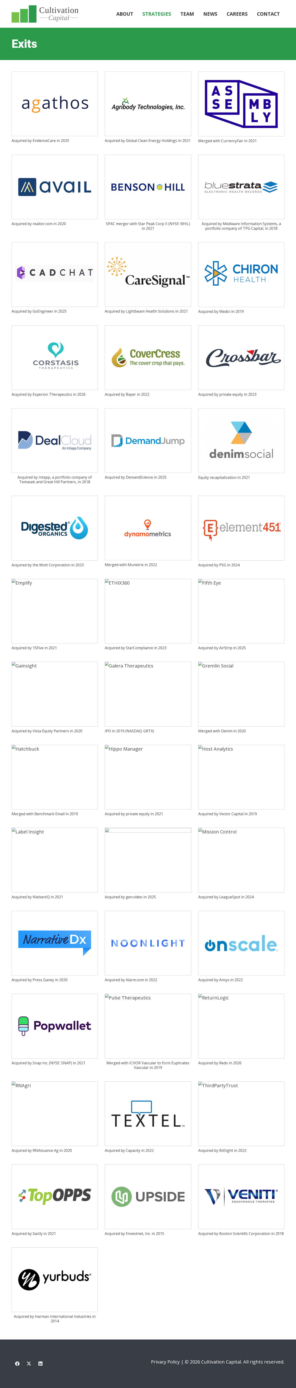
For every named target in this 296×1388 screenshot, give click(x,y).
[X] (29, 1364)
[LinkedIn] (40, 1364)
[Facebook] (17, 1364)
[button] (174, 14)
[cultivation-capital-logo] (45, 14)
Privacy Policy (165, 1362)
